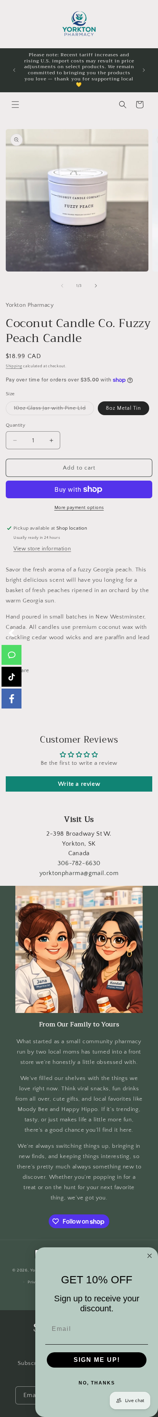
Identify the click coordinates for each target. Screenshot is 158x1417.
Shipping (14, 366)
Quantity (15, 425)
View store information (42, 549)
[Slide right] (95, 285)
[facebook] (11, 698)
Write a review (79, 783)
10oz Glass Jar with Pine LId (54, 410)
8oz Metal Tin (123, 408)
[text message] (11, 655)
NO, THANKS (97, 1383)
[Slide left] (62, 285)
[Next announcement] (143, 70)
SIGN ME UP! (97, 1359)
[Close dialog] (149, 1255)
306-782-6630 (79, 863)
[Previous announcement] (14, 70)
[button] (15, 104)
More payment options (79, 507)
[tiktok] (11, 677)
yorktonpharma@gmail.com (79, 873)
